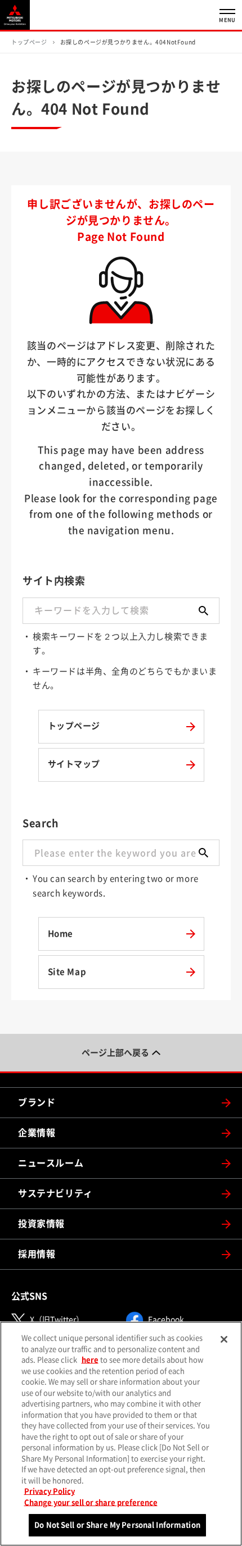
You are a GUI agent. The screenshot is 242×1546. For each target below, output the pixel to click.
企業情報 (36, 1132)
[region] (121, 1433)
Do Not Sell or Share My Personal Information (117, 1525)
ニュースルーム (50, 1163)
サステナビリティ (55, 1193)
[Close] (224, 1339)
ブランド (36, 1102)
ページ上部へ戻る (115, 1052)
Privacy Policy (49, 1491)
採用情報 (36, 1253)
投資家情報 (41, 1223)
